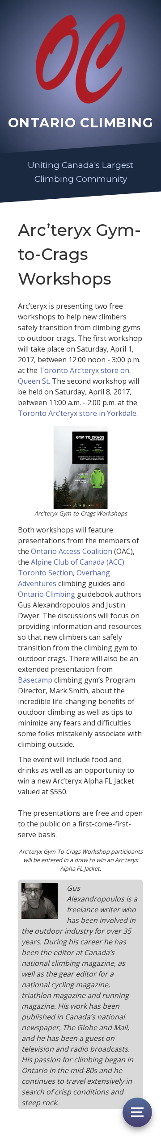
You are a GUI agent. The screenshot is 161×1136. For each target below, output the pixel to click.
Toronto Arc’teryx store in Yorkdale (77, 413)
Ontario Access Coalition (71, 551)
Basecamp (35, 680)
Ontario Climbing (46, 594)
